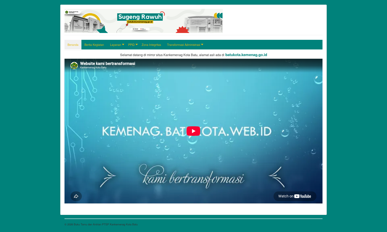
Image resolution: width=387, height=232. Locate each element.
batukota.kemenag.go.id (246, 54)
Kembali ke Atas (312, 224)
